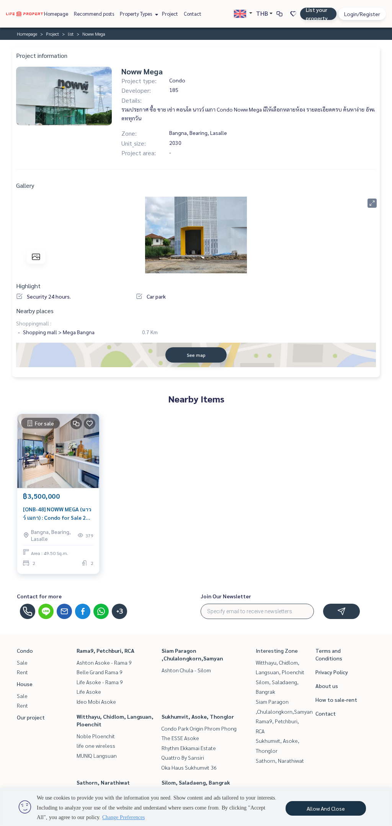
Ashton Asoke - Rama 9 (104, 662)
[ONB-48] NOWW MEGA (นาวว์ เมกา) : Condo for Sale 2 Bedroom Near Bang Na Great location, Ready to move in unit (57, 514)
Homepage (56, 13)
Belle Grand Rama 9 (99, 671)
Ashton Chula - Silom (186, 670)
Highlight (28, 286)
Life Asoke (89, 691)
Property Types (136, 13)
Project (170, 13)
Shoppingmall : (33, 323)
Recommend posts (94, 13)
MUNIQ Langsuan (97, 755)
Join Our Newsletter (226, 596)
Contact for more (39, 596)
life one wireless (96, 745)
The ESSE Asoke (180, 737)
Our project (31, 717)
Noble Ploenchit (96, 735)
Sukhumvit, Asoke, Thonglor (198, 716)
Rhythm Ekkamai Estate (189, 747)
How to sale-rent (336, 699)
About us (326, 685)
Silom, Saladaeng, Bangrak (196, 782)
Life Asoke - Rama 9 (100, 681)
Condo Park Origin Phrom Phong (199, 728)
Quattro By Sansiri (183, 757)
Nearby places (35, 311)
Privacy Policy (331, 671)
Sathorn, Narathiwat (103, 782)
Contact (192, 13)
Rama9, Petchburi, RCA (105, 650)
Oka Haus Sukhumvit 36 (189, 767)
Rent (22, 671)
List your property (317, 13)
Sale (22, 662)
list (71, 34)
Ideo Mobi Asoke (96, 701)
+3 (119, 611)
